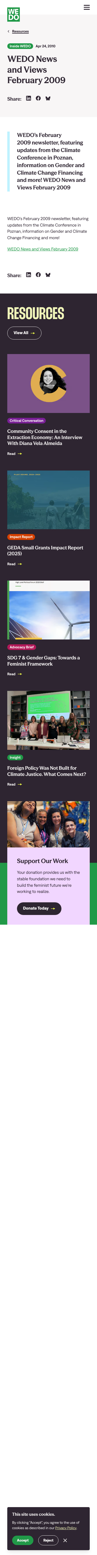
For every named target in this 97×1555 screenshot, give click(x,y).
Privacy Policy (66, 1528)
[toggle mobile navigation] (87, 7)
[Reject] (65, 1540)
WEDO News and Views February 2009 (42, 249)
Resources (20, 31)
